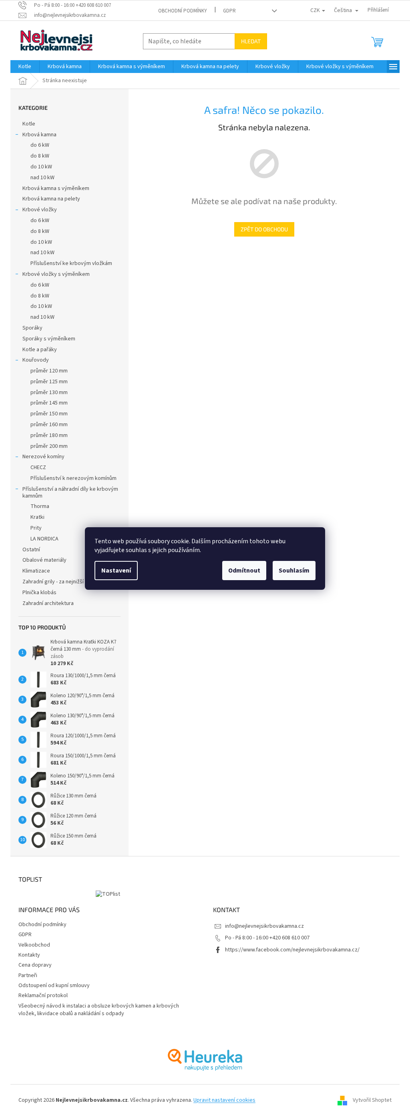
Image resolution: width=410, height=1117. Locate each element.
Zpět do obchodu (264, 229)
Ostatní (31, 550)
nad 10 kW (42, 178)
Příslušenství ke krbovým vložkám (71, 263)
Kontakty (29, 955)
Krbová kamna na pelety (51, 199)
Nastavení (116, 570)
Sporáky (32, 328)
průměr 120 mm (49, 371)
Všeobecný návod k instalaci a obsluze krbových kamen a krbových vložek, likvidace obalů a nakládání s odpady (98, 1010)
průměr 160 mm (49, 425)
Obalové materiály (44, 560)
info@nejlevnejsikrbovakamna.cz (264, 926)
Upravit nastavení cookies (224, 1100)
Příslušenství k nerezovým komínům (73, 478)
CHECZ (38, 467)
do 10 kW (41, 167)
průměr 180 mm (49, 435)
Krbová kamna (39, 135)
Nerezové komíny (43, 457)
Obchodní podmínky (182, 10)
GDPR (229, 10)
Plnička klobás (39, 593)
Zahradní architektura (48, 603)
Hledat (251, 41)
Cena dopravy (35, 965)
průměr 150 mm (49, 414)
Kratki (37, 517)
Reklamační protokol (43, 996)
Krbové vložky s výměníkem (56, 274)
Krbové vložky (39, 210)
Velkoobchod (34, 945)
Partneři (27, 975)
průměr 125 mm (49, 382)
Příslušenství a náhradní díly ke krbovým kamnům (70, 492)
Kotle (28, 124)
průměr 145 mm (49, 403)
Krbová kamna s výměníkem (55, 188)
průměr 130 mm (49, 393)
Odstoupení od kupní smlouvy (54, 985)
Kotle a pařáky (39, 350)
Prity (36, 528)
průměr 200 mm (49, 446)
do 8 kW (39, 156)
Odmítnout (244, 570)
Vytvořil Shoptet (372, 1100)
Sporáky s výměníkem (48, 339)
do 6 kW (39, 145)
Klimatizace (36, 571)
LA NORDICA (44, 539)
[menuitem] (24, 66)
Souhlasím (294, 570)
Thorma (39, 506)
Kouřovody (35, 360)
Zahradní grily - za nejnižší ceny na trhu (68, 582)
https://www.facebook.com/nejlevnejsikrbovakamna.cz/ (292, 950)
